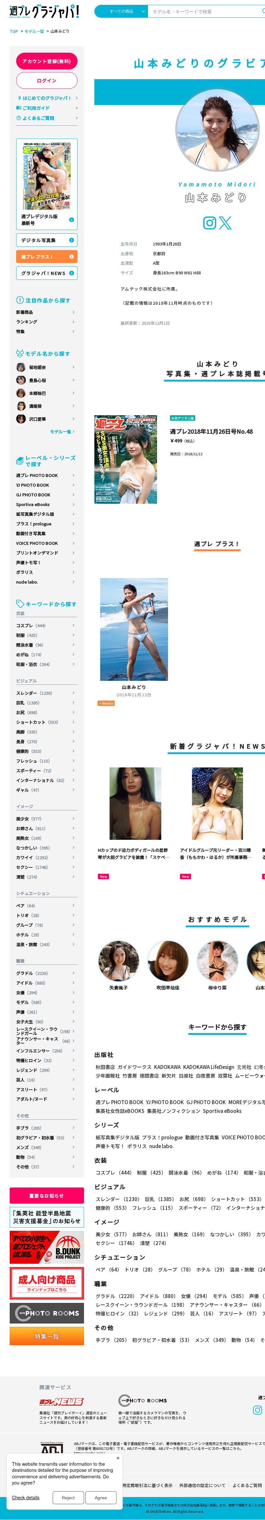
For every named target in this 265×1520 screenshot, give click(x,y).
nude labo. (27, 582)
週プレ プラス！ (37, 256)
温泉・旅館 (34, 944)
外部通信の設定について (202, 1485)
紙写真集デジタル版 (35, 514)
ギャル (29, 790)
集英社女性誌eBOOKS (120, 1110)
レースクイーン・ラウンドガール (44, 1031)
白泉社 (186, 1075)
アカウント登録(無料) (46, 61)
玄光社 (244, 1066)
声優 (28, 1012)
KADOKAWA (167, 1066)
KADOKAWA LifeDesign (208, 1066)
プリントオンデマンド (37, 553)
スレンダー (35, 693)
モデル (30, 1002)
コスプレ (32, 625)
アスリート (33, 1089)
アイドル (32, 983)
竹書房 (129, 1075)
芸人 (26, 1080)
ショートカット (38, 722)
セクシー (33, 867)
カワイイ (33, 857)
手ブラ (30, 1128)
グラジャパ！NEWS (43, 273)
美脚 (28, 732)
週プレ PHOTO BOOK (37, 475)
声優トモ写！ (28, 562)
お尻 (28, 712)
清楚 (28, 877)
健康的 (30, 751)
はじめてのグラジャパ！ (47, 97)
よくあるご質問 (38, 118)
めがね (30, 654)
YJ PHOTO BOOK (32, 485)
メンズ (30, 1147)
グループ (31, 925)
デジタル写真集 (38, 240)
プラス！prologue (33, 524)
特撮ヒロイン (35, 1060)
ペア (26, 906)
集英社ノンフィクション (173, 1110)
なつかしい (34, 848)
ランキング (26, 322)
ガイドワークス (135, 1066)
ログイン (47, 80)
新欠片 (169, 1075)
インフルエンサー (40, 1051)
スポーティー (35, 770)
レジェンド (34, 1070)
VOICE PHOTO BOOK (37, 543)
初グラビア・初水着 (41, 1138)
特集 (20, 331)
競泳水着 (31, 645)
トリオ (29, 915)
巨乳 (29, 703)
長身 (28, 741)
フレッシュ (34, 761)
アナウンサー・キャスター (44, 1041)
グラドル (33, 973)
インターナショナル (41, 780)
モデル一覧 (34, 31)
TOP (14, 31)
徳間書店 (149, 1075)
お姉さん (32, 828)
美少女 (30, 819)
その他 (29, 1167)
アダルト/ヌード (31, 1099)
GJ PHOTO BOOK (33, 494)
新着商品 (24, 312)
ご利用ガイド (36, 108)
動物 (26, 1157)
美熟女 (30, 838)
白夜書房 (205, 1075)
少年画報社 (108, 1075)
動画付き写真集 (31, 533)
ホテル (29, 935)
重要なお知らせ (46, 1195)
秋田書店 (105, 1066)
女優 (28, 992)
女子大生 (31, 1022)
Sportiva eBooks (33, 504)
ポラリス (24, 572)
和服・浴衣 (34, 664)
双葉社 (225, 1075)
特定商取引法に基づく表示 (147, 1485)
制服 (28, 635)
